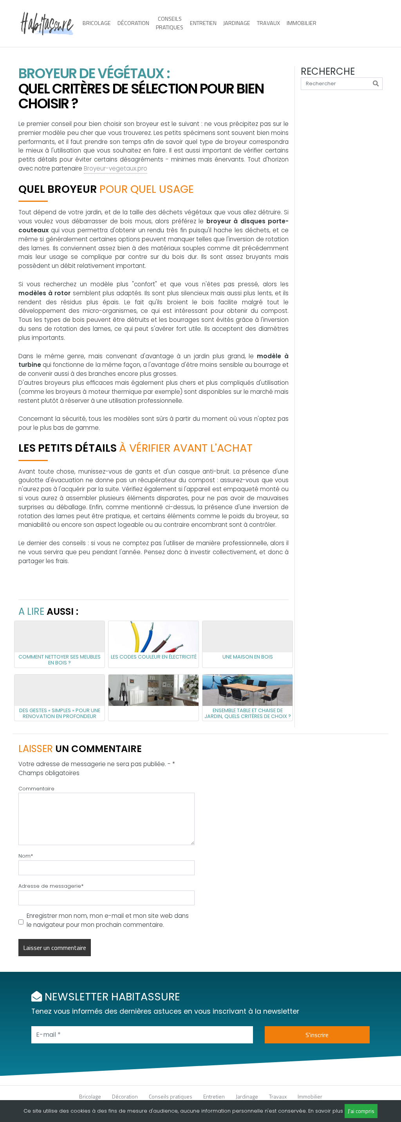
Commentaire (36, 788)
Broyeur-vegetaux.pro (115, 168)
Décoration (133, 23)
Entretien (203, 23)
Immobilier (301, 23)
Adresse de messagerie (50, 886)
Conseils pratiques (169, 23)
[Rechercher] (376, 83)
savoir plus (329, 1111)
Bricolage (97, 23)
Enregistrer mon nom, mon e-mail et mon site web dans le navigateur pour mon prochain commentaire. (108, 920)
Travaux (268, 23)
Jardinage (236, 23)
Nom (25, 856)
